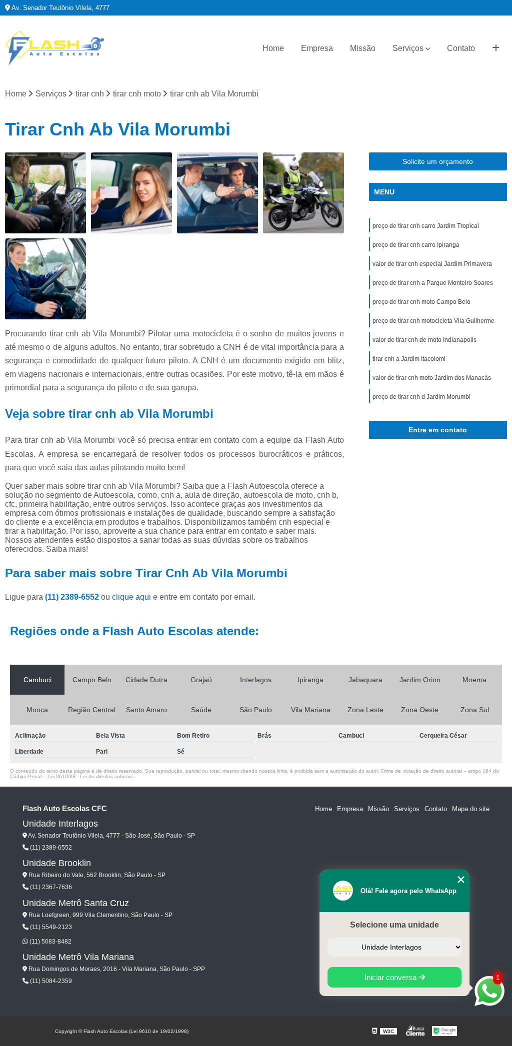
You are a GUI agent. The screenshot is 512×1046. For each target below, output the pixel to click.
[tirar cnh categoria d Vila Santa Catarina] (45, 278)
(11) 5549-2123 (50, 927)
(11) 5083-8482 (50, 941)
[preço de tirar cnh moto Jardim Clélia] (303, 192)
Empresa (317, 48)
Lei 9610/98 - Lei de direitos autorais (90, 776)
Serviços (408, 48)
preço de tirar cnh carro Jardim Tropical (425, 225)
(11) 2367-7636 (50, 887)
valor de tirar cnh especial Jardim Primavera (432, 263)
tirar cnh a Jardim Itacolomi (409, 358)
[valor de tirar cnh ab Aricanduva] (131, 192)
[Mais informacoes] (495, 48)
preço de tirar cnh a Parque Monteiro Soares (432, 282)
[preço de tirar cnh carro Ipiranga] (217, 192)
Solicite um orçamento (437, 161)
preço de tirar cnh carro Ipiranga (416, 244)
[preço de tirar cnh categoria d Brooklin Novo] (45, 192)
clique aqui (131, 597)
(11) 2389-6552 (73, 597)
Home (273, 48)
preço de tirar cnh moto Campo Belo (421, 301)
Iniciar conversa (391, 977)
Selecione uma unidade (394, 925)
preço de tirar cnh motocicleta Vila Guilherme (433, 320)
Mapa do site (471, 809)
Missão (363, 48)
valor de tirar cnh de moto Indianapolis (424, 339)
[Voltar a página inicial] (55, 48)
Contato (461, 48)
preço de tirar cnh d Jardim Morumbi (421, 396)
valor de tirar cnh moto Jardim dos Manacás (431, 377)
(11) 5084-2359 (50, 981)
